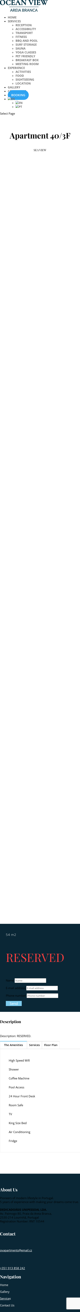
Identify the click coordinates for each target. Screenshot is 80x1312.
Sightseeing (25, 79)
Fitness (21, 37)
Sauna (20, 48)
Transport (24, 33)
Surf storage (26, 44)
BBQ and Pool (27, 41)
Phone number (16, 995)
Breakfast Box (27, 60)
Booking (18, 95)
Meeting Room (27, 64)
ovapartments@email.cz (16, 1250)
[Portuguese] (19, 107)
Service (5, 1298)
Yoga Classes (26, 52)
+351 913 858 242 (12, 1268)
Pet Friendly (25, 56)
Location (23, 83)
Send (14, 1003)
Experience (16, 68)
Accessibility (26, 29)
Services (14, 21)
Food (20, 76)
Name (10, 980)
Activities (23, 72)
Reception (24, 25)
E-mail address (15, 988)
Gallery (14, 87)
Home (12, 17)
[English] (11, 99)
